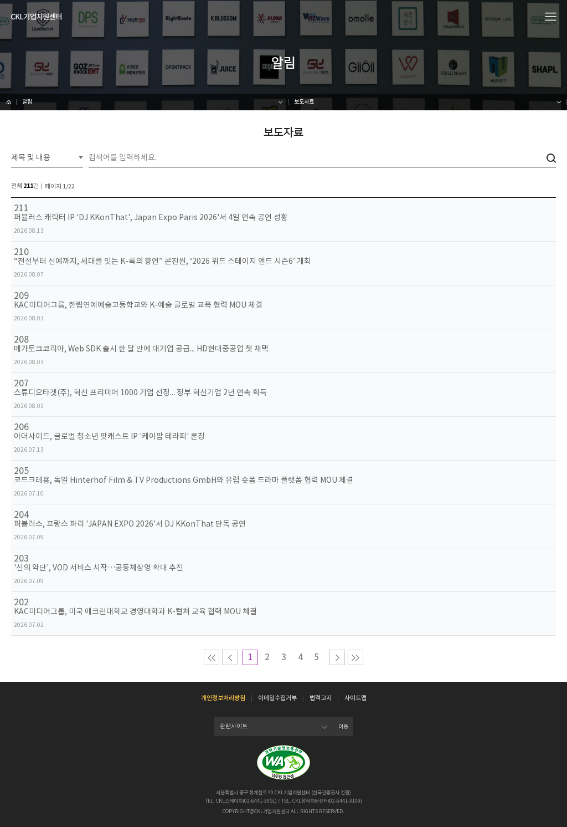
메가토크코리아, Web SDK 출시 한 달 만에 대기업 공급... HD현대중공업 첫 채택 (141, 349)
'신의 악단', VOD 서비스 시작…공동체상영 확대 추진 (98, 568)
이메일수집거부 (277, 698)
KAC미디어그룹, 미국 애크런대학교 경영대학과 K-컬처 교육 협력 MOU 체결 (135, 611)
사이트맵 (355, 698)
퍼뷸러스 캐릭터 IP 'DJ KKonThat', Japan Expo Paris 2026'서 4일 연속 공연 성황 (151, 217)
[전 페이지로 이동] (230, 657)
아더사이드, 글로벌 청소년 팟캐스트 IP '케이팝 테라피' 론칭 (109, 436)
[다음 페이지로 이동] (337, 657)
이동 (343, 726)
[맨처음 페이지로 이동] (211, 657)
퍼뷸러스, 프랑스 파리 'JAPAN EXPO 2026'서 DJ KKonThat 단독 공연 (130, 524)
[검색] (551, 158)
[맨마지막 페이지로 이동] (355, 657)
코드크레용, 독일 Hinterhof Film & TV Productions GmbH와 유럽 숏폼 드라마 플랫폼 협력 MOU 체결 (183, 480)
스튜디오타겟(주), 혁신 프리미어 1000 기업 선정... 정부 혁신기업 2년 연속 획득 (140, 392)
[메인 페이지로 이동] (8, 102)
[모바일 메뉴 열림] (550, 16)
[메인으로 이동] (36, 16)
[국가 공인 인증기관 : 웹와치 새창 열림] (283, 762)
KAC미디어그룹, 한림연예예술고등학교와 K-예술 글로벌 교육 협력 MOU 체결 (138, 305)
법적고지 (321, 698)
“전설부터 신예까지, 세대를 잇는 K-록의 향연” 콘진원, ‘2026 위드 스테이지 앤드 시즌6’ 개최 (162, 261)
